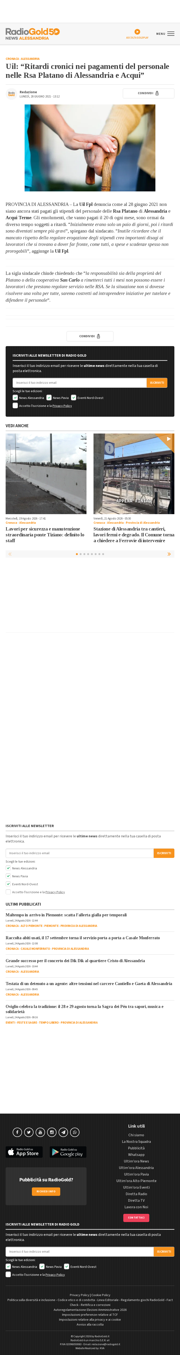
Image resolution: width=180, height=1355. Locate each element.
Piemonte (51, 926)
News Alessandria (31, 398)
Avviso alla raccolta (90, 1324)
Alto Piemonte (31, 926)
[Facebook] (17, 1132)
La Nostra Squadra (136, 1141)
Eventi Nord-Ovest (90, 398)
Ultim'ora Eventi (136, 1187)
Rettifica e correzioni (95, 1305)
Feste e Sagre (27, 1023)
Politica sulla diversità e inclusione (31, 1300)
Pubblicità (136, 1148)
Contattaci (136, 1217)
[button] (169, 554)
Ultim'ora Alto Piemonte (136, 1180)
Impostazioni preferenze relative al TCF (90, 1314)
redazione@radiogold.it (106, 1344)
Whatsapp (136, 1154)
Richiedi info (46, 1192)
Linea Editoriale (108, 1300)
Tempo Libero (49, 1023)
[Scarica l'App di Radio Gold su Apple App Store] (24, 1152)
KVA (102, 1348)
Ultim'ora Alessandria (136, 1167)
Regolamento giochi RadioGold (142, 1300)
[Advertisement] (90, 596)
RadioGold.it (102, 1336)
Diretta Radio (136, 1194)
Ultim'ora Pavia (136, 1174)
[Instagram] (51, 1132)
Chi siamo (136, 1135)
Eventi (10, 1023)
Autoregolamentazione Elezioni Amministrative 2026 (90, 1310)
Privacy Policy (62, 406)
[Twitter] (29, 1132)
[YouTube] (40, 1132)
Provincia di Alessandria (143, 523)
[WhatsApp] (74, 1132)
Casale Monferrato (35, 949)
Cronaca (12, 59)
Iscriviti (157, 382)
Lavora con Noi (136, 1207)
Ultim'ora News (136, 1161)
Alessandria (30, 59)
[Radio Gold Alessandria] (33, 33)
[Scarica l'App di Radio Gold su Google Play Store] (68, 1152)
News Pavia (60, 398)
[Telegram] (63, 1132)
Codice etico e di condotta (76, 1300)
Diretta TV (136, 1200)
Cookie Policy (100, 1295)
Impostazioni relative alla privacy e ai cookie (90, 1319)
